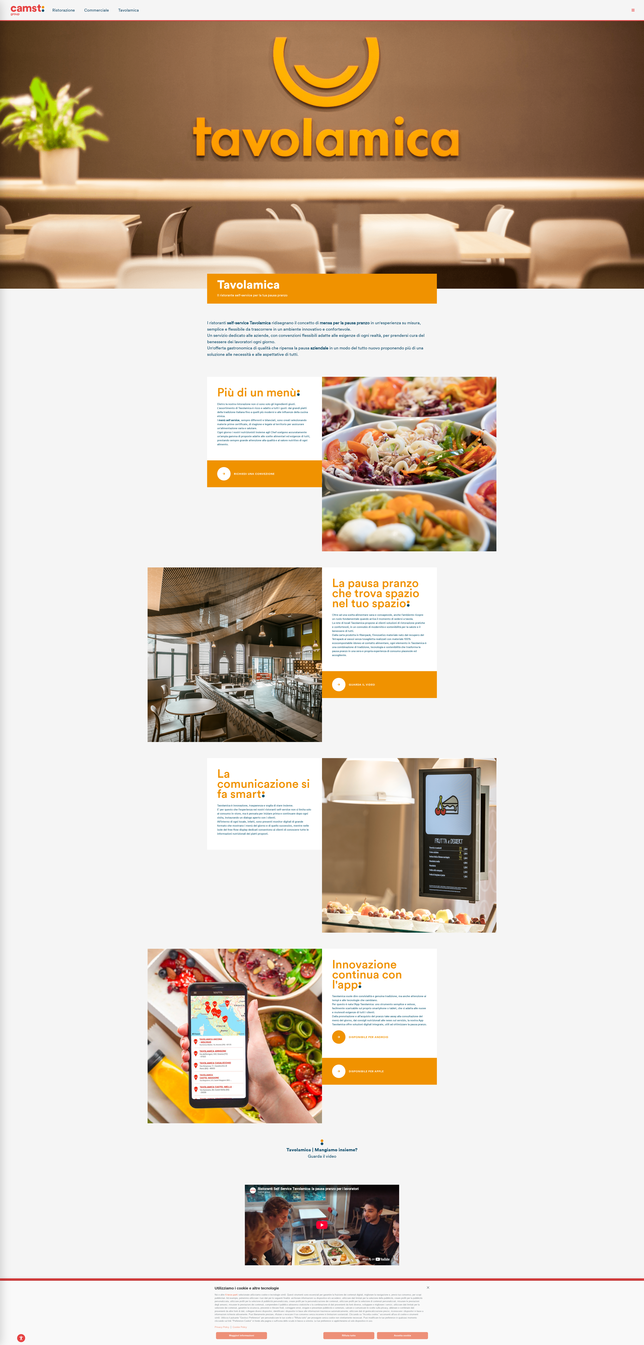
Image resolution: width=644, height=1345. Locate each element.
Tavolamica (128, 10)
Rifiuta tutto (349, 1335)
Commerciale (96, 10)
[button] (428, 1287)
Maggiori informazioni (241, 1335)
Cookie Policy (240, 1327)
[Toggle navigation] (633, 10)
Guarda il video (362, 684)
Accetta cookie (402, 1335)
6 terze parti (231, 1294)
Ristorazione (63, 10)
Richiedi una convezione (254, 474)
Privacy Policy (222, 1327)
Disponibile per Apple (366, 1071)
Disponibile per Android (368, 1037)
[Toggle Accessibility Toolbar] (21, 1338)
